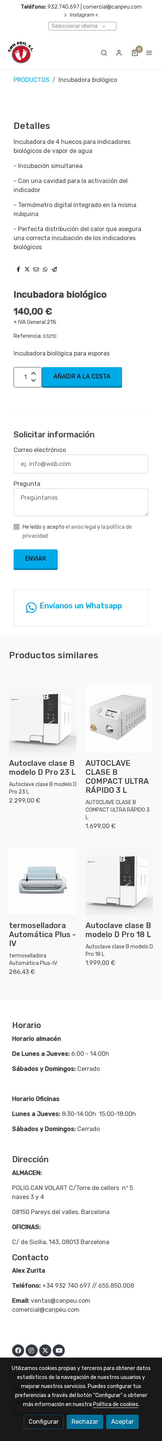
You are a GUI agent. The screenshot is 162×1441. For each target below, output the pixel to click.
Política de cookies (115, 1404)
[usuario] (119, 52)
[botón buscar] (104, 52)
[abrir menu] (149, 52)
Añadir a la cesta (81, 376)
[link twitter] (45, 1350)
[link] (21, 52)
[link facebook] (18, 1350)
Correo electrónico (40, 450)
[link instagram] (31, 1350)
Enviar (35, 558)
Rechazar (85, 1421)
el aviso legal (81, 527)
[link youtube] (59, 1350)
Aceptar (122, 1421)
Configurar (44, 1421)
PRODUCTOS (31, 79)
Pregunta (27, 483)
